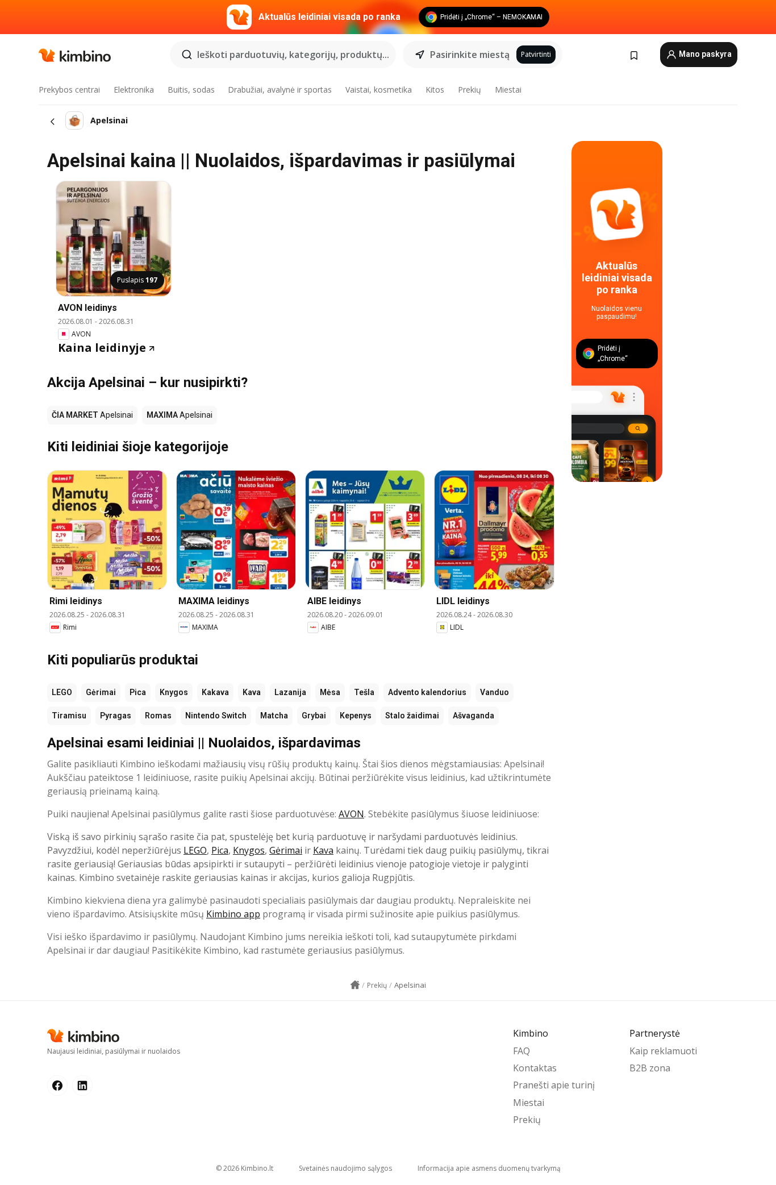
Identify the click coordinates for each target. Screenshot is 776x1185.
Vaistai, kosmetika (378, 89)
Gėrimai (101, 692)
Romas (158, 715)
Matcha (274, 715)
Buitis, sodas (191, 89)
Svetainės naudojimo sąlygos (345, 1168)
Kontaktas (535, 1068)
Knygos (174, 692)
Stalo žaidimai (412, 715)
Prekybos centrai (69, 89)
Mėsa (330, 692)
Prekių (469, 89)
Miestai (508, 89)
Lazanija (290, 692)
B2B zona (649, 1068)
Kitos (434, 89)
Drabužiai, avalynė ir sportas (280, 89)
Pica (138, 692)
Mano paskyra (704, 54)
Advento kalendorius (427, 692)
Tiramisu (69, 715)
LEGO (62, 692)
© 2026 (244, 1168)
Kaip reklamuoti (663, 1051)
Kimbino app (233, 914)
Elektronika (134, 89)
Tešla (364, 692)
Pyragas (115, 715)
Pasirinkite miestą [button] (470, 54)
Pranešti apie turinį (554, 1085)
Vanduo (494, 692)
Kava (252, 692)
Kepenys (356, 715)
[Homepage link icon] (355, 984)
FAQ (521, 1051)
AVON (351, 814)
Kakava (215, 692)
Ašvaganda (473, 715)
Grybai (314, 715)
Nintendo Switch (216, 715)
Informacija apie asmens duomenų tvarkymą (489, 1168)
